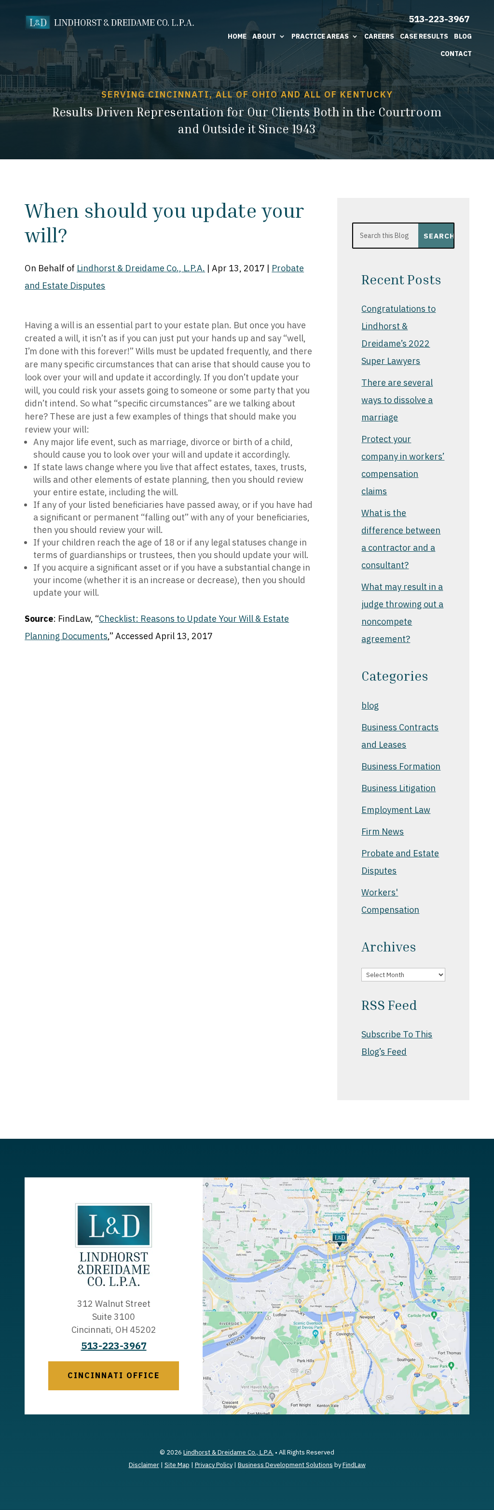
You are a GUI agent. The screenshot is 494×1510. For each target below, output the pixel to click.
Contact (456, 53)
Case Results (424, 36)
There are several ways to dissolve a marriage (397, 400)
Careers (379, 36)
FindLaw (354, 1465)
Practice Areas (320, 36)
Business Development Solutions (285, 1465)
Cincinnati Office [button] (114, 1375)
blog (370, 705)
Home (237, 36)
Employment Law (395, 809)
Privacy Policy (214, 1465)
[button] (484, 1440)
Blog (463, 36)
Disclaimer (144, 1465)
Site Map (177, 1465)
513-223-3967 (439, 19)
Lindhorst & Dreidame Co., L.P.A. (141, 268)
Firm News (382, 831)
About (264, 36)
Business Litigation (398, 788)
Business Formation (400, 766)
